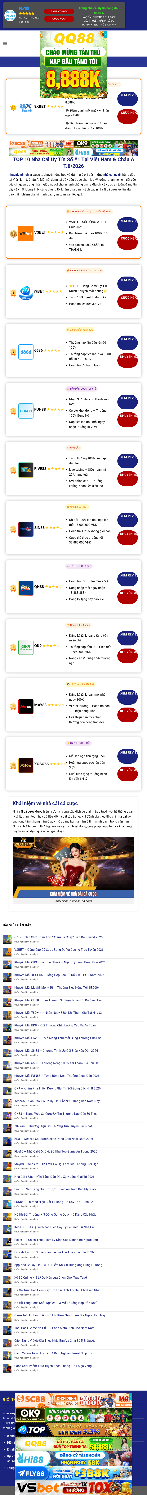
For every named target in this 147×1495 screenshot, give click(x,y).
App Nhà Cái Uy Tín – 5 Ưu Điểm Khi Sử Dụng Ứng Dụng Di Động (58, 1265)
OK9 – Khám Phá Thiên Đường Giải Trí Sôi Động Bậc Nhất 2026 (57, 1088)
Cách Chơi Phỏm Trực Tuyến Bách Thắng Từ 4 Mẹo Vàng (53, 1366)
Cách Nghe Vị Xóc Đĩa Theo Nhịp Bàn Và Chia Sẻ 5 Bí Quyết (54, 1340)
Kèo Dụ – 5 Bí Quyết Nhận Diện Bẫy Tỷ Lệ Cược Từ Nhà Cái (54, 1227)
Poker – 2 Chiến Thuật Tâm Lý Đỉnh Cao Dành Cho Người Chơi (56, 1240)
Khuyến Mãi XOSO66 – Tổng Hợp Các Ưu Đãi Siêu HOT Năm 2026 (59, 975)
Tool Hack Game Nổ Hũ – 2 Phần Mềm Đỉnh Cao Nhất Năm (54, 1328)
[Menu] (5, 43)
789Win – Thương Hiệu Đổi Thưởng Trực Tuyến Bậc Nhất (53, 1126)
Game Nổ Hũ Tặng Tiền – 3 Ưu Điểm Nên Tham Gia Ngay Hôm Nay (59, 1315)
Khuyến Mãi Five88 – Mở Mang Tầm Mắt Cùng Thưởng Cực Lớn (57, 1038)
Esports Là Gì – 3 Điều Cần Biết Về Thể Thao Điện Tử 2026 (54, 1252)
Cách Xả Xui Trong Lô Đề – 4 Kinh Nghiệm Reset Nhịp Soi (53, 1353)
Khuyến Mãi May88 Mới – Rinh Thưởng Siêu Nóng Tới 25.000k (56, 987)
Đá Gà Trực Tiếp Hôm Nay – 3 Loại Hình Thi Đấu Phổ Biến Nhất (57, 1290)
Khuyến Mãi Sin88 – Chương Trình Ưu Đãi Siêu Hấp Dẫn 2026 (56, 1050)
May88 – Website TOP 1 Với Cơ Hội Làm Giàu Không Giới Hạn (56, 1164)
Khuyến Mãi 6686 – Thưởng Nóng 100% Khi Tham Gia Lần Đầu (57, 1063)
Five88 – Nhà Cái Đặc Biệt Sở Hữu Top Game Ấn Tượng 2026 (55, 1151)
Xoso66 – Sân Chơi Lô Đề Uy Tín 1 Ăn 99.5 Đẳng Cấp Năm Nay (57, 1101)
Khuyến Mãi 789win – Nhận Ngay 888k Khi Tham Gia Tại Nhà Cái (58, 1013)
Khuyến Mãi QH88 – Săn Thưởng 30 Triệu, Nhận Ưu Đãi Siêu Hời (58, 1000)
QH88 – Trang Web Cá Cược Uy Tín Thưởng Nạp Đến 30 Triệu (55, 1114)
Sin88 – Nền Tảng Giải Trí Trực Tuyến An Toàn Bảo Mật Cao (55, 1189)
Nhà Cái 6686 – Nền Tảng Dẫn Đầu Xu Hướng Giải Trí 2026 (54, 1177)
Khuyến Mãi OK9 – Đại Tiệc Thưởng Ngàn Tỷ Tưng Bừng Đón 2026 (59, 962)
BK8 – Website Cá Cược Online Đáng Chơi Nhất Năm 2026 (53, 1139)
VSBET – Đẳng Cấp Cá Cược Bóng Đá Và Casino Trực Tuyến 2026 (59, 950)
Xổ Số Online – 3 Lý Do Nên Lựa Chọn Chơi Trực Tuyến (51, 1277)
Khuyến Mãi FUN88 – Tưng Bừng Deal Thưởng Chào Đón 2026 (57, 1076)
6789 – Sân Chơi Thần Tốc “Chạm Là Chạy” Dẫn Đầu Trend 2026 (58, 937)
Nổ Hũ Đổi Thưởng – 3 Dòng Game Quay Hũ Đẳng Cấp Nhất (55, 1214)
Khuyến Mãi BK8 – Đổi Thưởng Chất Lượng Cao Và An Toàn (55, 1025)
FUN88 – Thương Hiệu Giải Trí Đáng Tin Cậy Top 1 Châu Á (53, 1202)
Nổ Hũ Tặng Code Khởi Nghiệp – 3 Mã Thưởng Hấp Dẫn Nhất (55, 1303)
